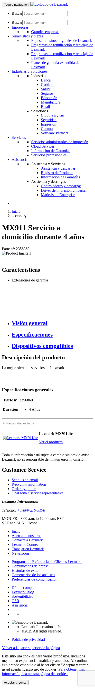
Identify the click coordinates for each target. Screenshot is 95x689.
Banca (46, 80)
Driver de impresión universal (63, 190)
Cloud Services (52, 115)
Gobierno (48, 84)
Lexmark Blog (23, 592)
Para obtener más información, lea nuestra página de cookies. (43, 671)
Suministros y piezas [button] (27, 36)
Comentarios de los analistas (33, 575)
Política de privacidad (28, 639)
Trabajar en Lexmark (28, 549)
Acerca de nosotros (26, 536)
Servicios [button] (19, 137)
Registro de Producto (57, 173)
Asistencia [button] (20, 159)
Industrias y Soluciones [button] (29, 71)
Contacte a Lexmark (27, 540)
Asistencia (20, 605)
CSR (15, 601)
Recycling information (29, 484)
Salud (45, 89)
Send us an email (25, 480)
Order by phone (24, 489)
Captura (47, 129)
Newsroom (20, 553)
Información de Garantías (50, 151)
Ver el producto (51, 442)
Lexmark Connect (25, 544)
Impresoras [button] (20, 27)
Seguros (47, 93)
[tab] (52, 323)
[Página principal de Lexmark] (49, 4)
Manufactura (50, 102)
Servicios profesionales (48, 155)
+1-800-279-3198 (31, 510)
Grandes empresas (45, 32)
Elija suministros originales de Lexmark (61, 40)
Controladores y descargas (61, 186)
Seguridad (49, 120)
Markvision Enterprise (58, 195)
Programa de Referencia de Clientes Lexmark (47, 562)
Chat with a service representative (37, 493)
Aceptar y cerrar (15, 682)
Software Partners (54, 133)
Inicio (16, 211)
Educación (49, 98)
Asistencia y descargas (58, 168)
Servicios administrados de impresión (59, 142)
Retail (45, 107)
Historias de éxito (25, 570)
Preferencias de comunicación (34, 579)
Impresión (48, 124)
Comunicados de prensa (30, 566)
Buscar (17, 13)
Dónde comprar (24, 587)
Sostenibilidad (22, 596)
